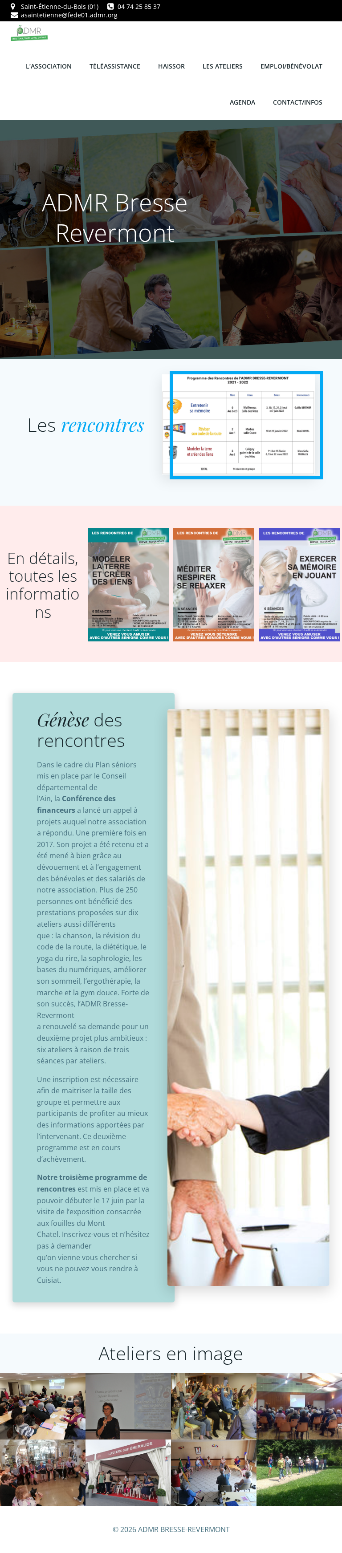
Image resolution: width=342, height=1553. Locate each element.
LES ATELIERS (223, 66)
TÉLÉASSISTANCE (115, 66)
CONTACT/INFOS (297, 102)
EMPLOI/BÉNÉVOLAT (291, 66)
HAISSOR (171, 66)
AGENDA (242, 102)
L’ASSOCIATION (49, 66)
